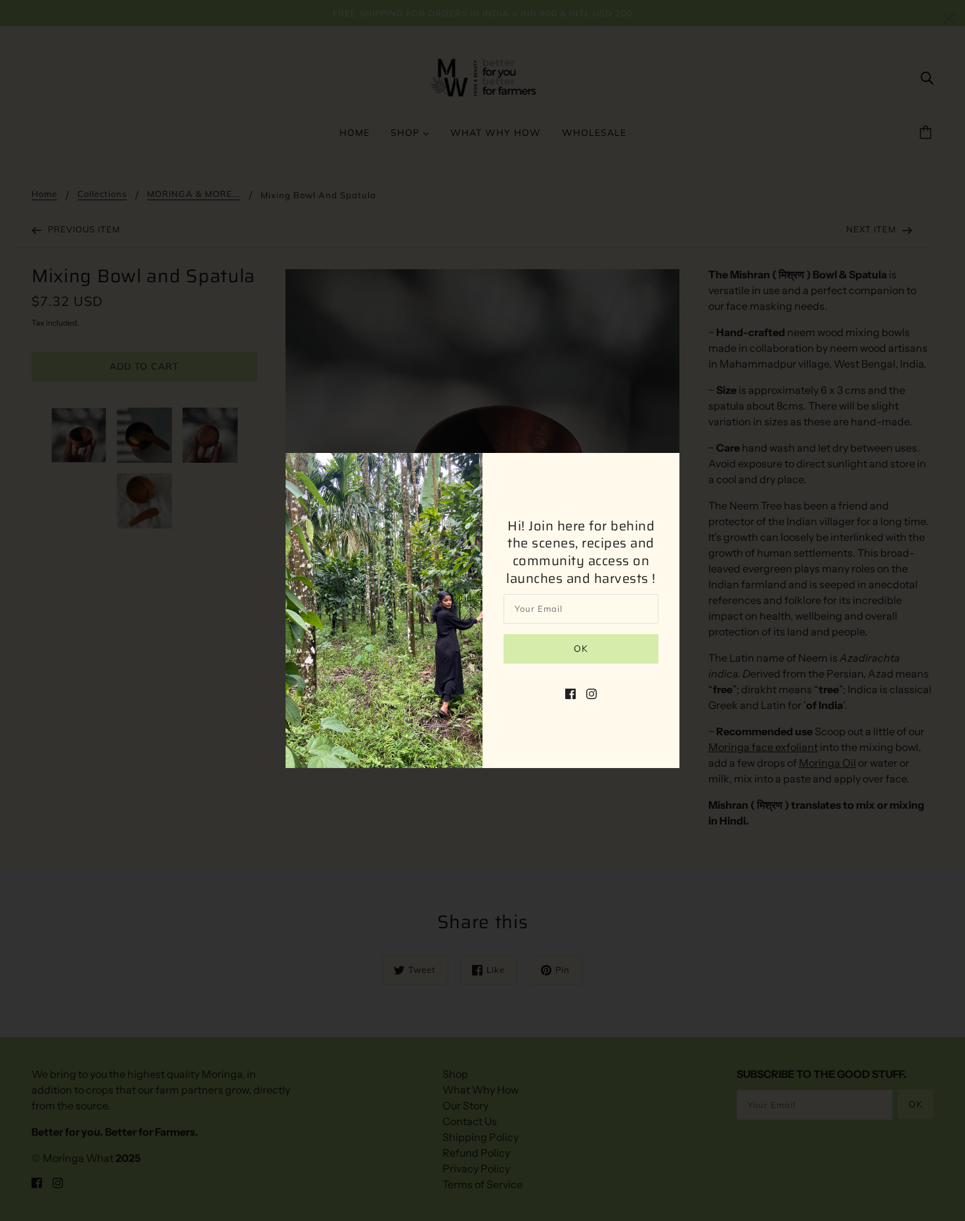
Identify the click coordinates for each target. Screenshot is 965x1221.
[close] (948, 17)
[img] (570, 692)
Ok (581, 648)
